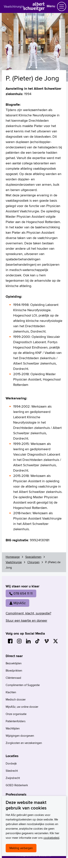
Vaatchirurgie (14, 6)
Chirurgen (33, 562)
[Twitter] (55, 641)
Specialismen (33, 557)
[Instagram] (19, 641)
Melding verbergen (21, 848)
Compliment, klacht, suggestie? (28, 613)
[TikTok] (37, 641)
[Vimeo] (46, 641)
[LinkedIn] (28, 641)
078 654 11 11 (22, 593)
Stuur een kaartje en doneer (26, 620)
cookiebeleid (51, 838)
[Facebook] (10, 641)
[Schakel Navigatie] (61, 6)
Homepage (13, 557)
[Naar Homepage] (34, 9)
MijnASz (19, 603)
